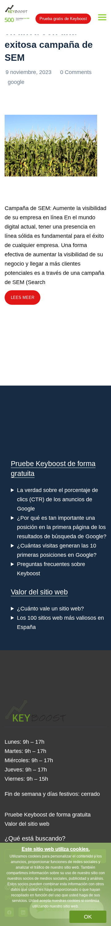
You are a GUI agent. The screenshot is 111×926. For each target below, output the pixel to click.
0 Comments (76, 72)
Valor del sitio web (39, 592)
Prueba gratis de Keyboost (63, 18)
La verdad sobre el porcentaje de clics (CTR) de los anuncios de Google (57, 499)
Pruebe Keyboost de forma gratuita (48, 815)
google (16, 82)
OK (88, 917)
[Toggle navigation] (102, 17)
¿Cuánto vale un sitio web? (50, 609)
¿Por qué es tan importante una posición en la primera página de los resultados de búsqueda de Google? (61, 527)
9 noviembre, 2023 (29, 72)
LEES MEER (22, 297)
